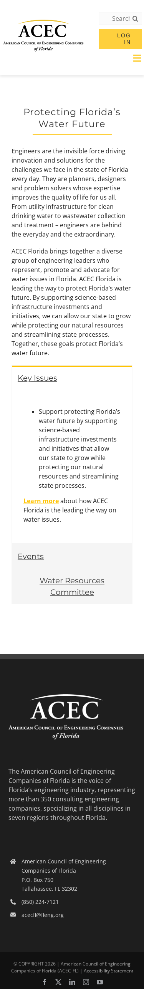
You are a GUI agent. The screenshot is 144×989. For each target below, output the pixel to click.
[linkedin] (72, 982)
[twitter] (58, 982)
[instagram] (86, 982)
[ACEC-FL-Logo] (43, 22)
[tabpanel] (72, 466)
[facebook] (44, 982)
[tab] (72, 377)
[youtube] (100, 982)
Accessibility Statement (108, 970)
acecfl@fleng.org (43, 914)
